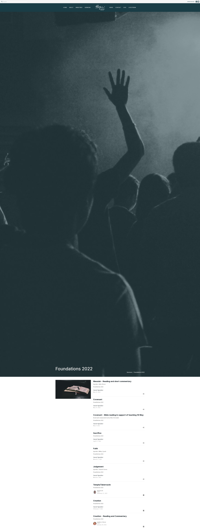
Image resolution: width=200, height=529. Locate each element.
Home (65, 7)
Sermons (88, 7)
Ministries (79, 7)
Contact (118, 7)
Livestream (132, 7)
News (111, 7)
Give (124, 7)
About (71, 7)
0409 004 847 (191, 1)
